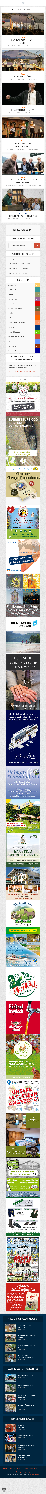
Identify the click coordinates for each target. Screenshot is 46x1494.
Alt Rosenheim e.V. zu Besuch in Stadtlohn (26, 1336)
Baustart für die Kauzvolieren (25, 1385)
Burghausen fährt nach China (25, 1375)
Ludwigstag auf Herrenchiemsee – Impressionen (26, 1406)
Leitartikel (23, 213)
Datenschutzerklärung (30, 1468)
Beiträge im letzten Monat (17, 273)
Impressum (4, 1468)
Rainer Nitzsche (34, 1475)
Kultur (23, 37)
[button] (4, 1490)
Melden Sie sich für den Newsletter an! (22, 371)
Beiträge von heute (15, 259)
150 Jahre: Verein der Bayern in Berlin (26, 1346)
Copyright (19, 1468)
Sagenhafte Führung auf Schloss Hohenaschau (26, 1396)
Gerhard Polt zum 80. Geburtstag (23, 216)
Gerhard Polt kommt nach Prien (23, 110)
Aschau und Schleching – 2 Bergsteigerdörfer (25, 1456)
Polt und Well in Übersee (22, 76)
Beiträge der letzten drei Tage (19, 263)
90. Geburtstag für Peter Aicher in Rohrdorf (26, 1446)
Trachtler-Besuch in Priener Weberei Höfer (25, 1326)
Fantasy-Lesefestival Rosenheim (26, 1435)
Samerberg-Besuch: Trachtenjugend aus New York (25, 1356)
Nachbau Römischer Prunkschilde (23, 1426)
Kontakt (12, 1468)
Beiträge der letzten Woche (18, 268)
